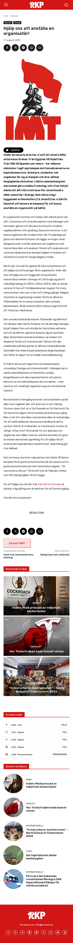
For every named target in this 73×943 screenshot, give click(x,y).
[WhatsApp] (31, 47)
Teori (29, 851)
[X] (15, 47)
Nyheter (15, 15)
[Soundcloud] (22, 932)
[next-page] (11, 702)
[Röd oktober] (65, 932)
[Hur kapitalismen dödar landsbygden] (13, 855)
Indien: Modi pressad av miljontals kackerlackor (36, 609)
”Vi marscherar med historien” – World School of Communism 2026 (36, 689)
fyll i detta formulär (49, 484)
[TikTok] (43, 932)
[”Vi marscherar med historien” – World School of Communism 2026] (36, 676)
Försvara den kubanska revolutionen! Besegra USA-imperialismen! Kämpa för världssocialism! (44, 880)
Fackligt (36, 646)
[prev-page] (6, 702)
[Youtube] (57, 932)
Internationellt (36, 683)
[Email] (39, 47)
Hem (6, 15)
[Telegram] (23, 47)
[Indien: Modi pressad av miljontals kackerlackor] (36, 596)
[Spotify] (29, 932)
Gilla (64, 724)
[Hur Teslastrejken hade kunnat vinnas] (36, 636)
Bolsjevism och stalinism (55, 554)
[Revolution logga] (36, 5)
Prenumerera (60, 754)
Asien (36, 603)
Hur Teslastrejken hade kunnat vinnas (36, 651)
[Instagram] (15, 932)
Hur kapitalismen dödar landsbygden (41, 857)
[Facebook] (7, 47)
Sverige (17, 22)
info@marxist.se (44, 924)
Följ (64, 732)
